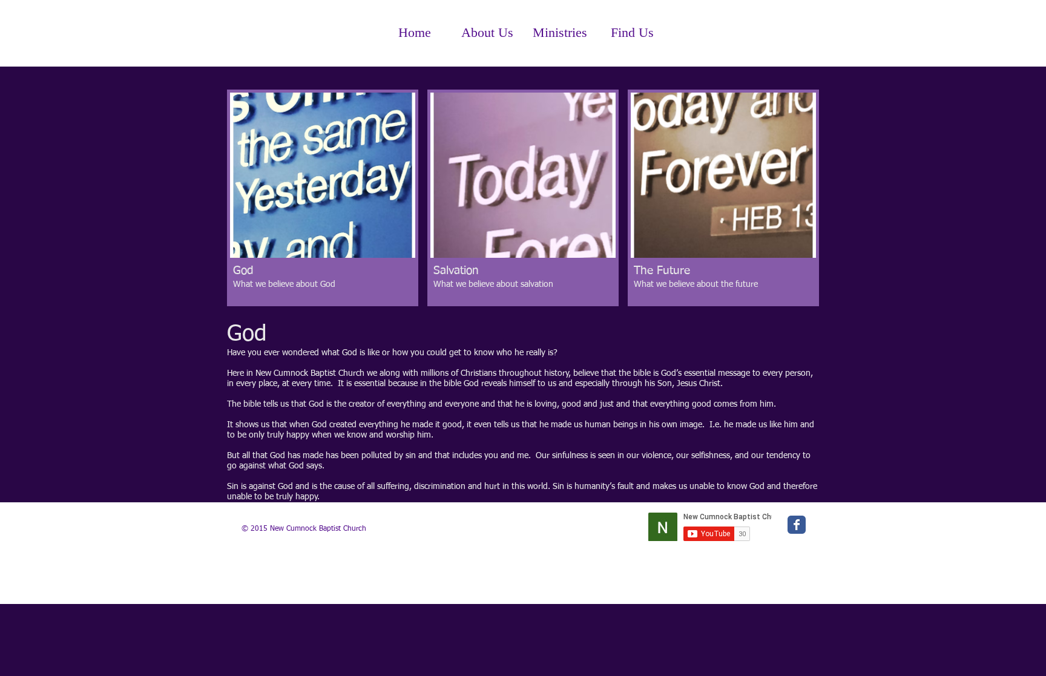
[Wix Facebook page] (797, 525)
